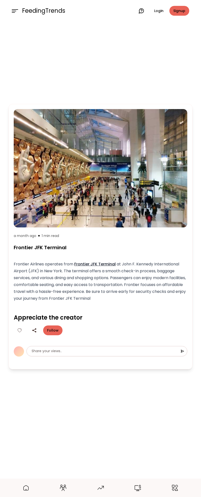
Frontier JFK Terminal (95, 264)
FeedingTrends (43, 11)
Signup (179, 10)
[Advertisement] (100, 61)
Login (158, 10)
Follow (53, 330)
